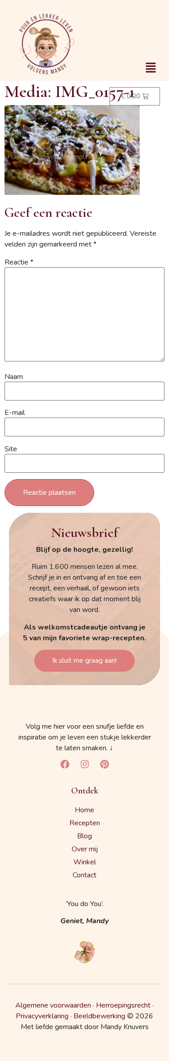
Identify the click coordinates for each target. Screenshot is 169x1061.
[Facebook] (64, 764)
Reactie (19, 262)
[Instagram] (84, 764)
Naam (14, 376)
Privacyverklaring (42, 1016)
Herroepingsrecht (123, 1005)
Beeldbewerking (99, 1016)
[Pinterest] (104, 764)
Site (11, 449)
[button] (151, 68)
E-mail (15, 412)
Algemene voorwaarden (53, 1005)
